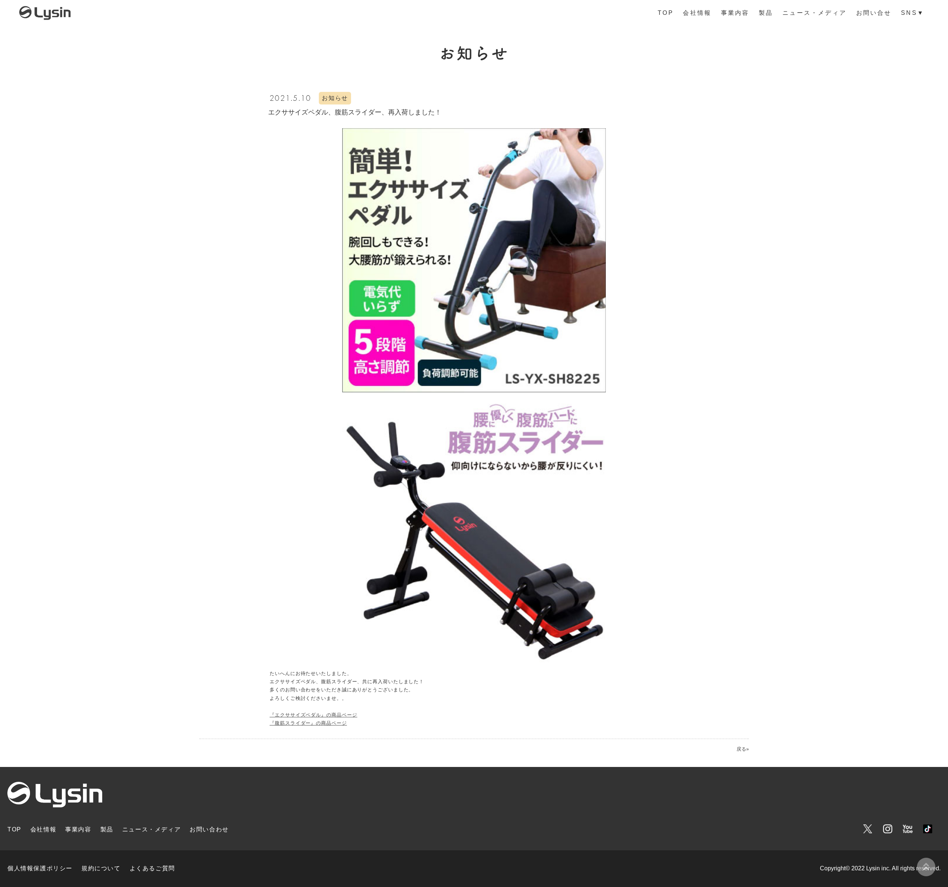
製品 (766, 13)
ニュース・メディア (814, 13)
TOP (666, 13)
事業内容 (735, 13)
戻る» (743, 749)
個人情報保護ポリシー (40, 868)
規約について (101, 868)
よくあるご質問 (152, 868)
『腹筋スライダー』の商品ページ (308, 723)
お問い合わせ (209, 829)
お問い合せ (874, 13)
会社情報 (697, 13)
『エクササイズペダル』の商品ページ (313, 715)
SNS (912, 13)
